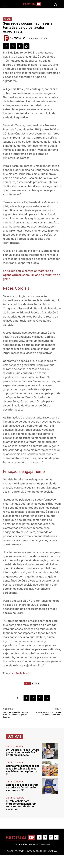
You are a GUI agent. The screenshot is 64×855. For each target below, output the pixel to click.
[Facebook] (6, 46)
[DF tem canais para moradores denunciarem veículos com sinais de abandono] (50, 804)
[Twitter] (13, 46)
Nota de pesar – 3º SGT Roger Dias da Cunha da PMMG (48, 713)
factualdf (19, 38)
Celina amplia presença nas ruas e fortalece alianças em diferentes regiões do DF (22, 770)
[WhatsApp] (26, 46)
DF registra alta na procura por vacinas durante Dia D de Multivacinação (22, 752)
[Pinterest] (20, 46)
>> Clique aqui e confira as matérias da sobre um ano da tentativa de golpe (31, 275)
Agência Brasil (21, 673)
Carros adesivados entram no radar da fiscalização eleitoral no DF (22, 787)
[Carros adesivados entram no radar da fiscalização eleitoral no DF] (50, 786)
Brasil (7, 19)
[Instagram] (45, 837)
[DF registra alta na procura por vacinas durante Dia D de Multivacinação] (50, 751)
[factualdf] (6, 38)
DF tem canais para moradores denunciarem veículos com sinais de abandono (21, 805)
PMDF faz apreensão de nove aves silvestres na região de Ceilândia (15, 714)
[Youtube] (56, 837)
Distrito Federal (15, 746)
